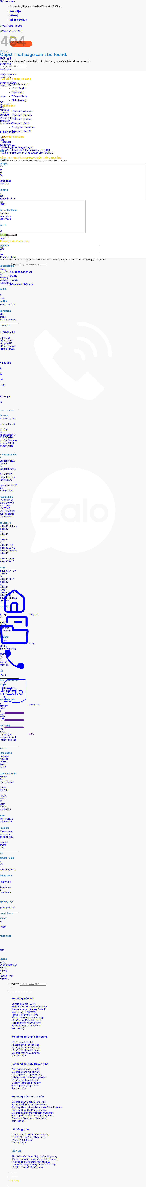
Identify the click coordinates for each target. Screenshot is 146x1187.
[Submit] (11, 987)
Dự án (13, 1172)
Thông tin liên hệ (19, 96)
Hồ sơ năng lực (18, 19)
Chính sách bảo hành (21, 115)
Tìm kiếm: (15, 984)
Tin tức (14, 1176)
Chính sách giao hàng (21, 119)
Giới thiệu (15, 11)
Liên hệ (14, 15)
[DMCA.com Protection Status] (8, 236)
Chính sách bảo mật (21, 131)
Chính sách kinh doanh (22, 111)
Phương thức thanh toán (23, 127)
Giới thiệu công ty (20, 84)
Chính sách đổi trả (20, 123)
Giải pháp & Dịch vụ (21, 991)
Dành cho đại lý (19, 100)
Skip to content (7, 1)
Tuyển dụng (17, 92)
